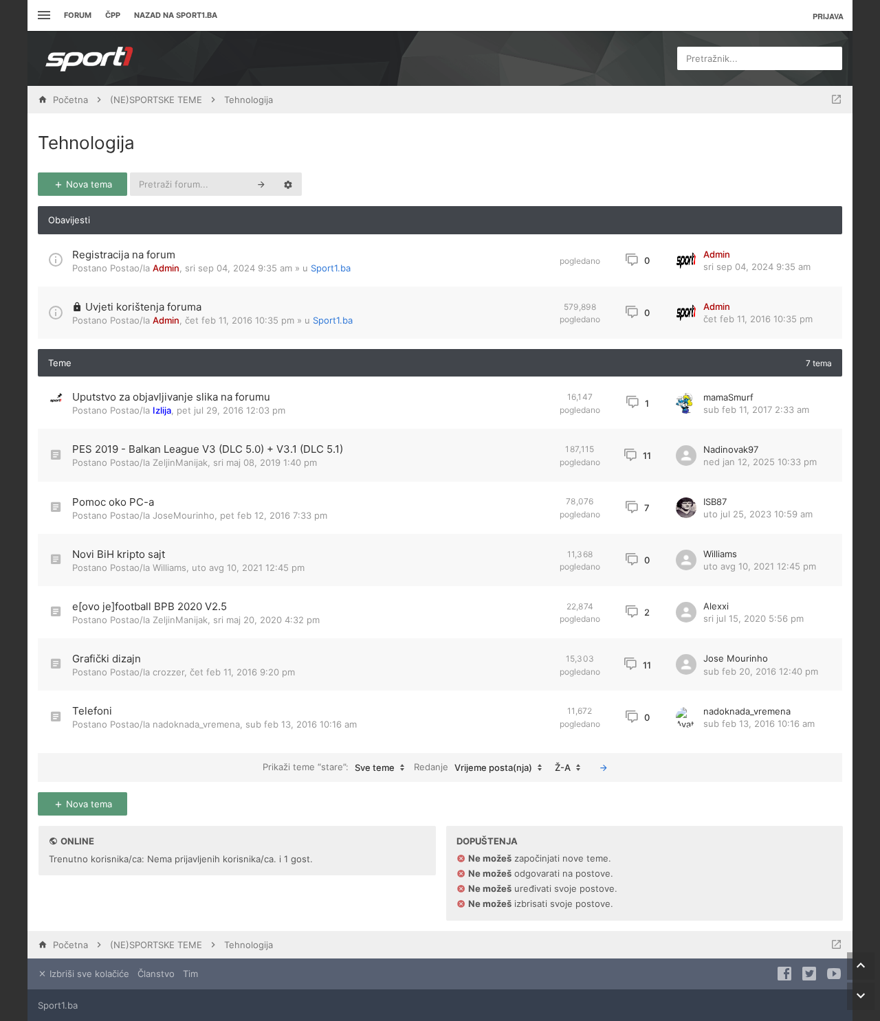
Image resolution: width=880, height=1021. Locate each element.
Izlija (162, 410)
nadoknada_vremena (196, 724)
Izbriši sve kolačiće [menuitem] (88, 973)
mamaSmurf (728, 397)
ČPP (112, 15)
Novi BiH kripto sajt (118, 554)
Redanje (473, 767)
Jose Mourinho (735, 658)
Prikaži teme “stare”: (329, 767)
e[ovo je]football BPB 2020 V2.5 (149, 606)
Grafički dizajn (106, 658)
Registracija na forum (123, 254)
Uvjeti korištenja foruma (143, 306)
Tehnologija (86, 142)
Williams (169, 567)
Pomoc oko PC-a (113, 501)
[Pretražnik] (261, 184)
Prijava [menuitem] (828, 16)
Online (77, 840)
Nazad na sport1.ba (175, 15)
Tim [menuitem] (190, 973)
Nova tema (87, 184)
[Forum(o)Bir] (836, 99)
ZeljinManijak (180, 462)
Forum (77, 15)
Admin (166, 267)
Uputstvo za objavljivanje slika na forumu (171, 396)
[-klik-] (603, 767)
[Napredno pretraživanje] (288, 184)
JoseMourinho (183, 515)
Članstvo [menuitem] (156, 973)
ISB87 (715, 501)
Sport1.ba (331, 267)
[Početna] (89, 58)
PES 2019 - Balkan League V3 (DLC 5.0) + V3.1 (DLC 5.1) (207, 449)
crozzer (168, 671)
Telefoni (92, 710)
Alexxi (716, 606)
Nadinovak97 (730, 449)
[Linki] (42, 15)
